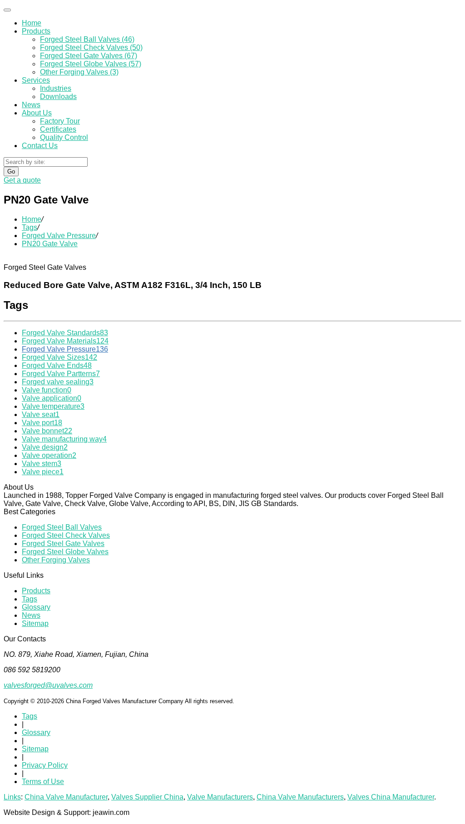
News (31, 105)
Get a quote (22, 180)
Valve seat (40, 414)
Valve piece (43, 472)
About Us (37, 113)
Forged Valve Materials (65, 341)
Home (31, 23)
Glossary (36, 607)
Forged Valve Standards (65, 333)
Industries (55, 88)
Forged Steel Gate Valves (63, 543)
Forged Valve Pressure (59, 235)
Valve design (45, 447)
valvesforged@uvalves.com (48, 685)
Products (36, 31)
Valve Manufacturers (220, 797)
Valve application (51, 398)
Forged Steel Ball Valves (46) (87, 39)
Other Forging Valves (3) (79, 72)
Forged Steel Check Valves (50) (91, 47)
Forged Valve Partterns (61, 373)
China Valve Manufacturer (66, 797)
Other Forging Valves (56, 560)
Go (11, 171)
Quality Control (64, 137)
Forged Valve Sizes (59, 357)
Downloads (58, 96)
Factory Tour (60, 121)
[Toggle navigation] (7, 10)
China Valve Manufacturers (300, 797)
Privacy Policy (45, 765)
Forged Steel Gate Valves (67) (88, 56)
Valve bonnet (47, 431)
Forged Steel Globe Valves (65, 552)
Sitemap (35, 623)
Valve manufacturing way (64, 439)
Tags (29, 227)
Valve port (42, 423)
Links (12, 797)
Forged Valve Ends (57, 365)
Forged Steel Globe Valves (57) (90, 64)
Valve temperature (53, 406)
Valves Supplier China (147, 797)
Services (36, 80)
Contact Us (40, 145)
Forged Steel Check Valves (66, 535)
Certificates (58, 129)
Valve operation (49, 455)
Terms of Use (43, 781)
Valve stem (41, 463)
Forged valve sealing (58, 382)
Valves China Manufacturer (390, 797)
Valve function (46, 390)
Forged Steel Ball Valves (62, 527)
